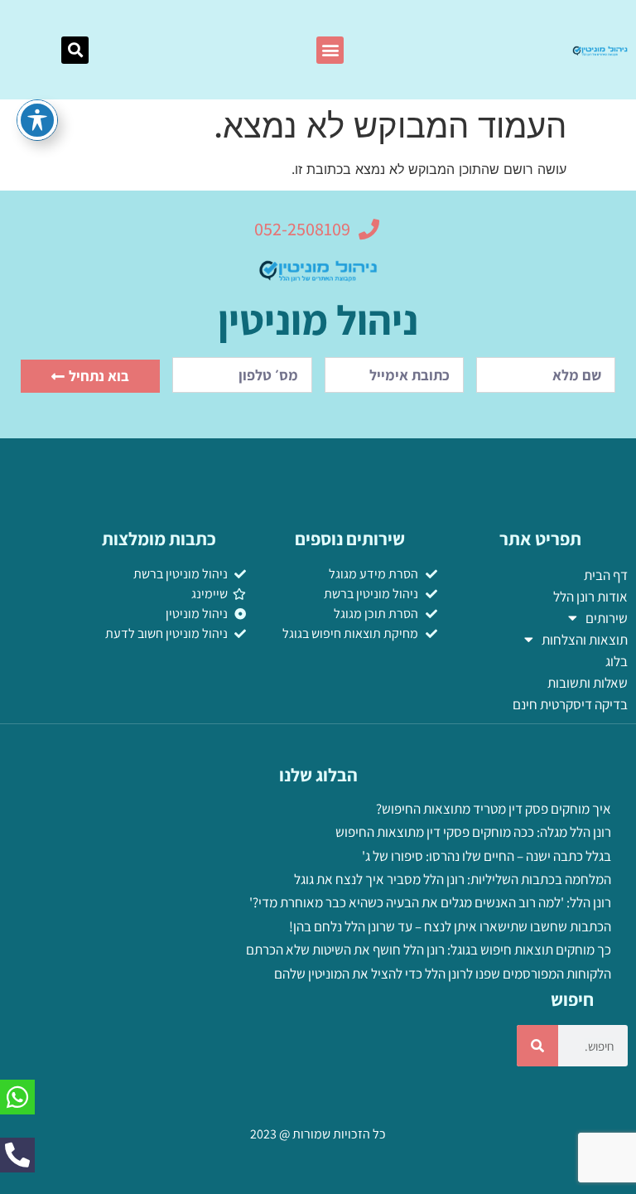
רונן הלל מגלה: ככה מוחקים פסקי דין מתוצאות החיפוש (473, 832)
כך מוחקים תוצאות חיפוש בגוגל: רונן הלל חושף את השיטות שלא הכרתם (428, 949)
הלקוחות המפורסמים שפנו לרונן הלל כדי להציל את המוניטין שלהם (442, 973)
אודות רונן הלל (590, 596)
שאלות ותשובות (587, 683)
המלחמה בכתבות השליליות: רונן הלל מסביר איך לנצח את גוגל (452, 879)
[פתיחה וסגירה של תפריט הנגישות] (37, 120)
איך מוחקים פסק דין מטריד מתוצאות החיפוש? (493, 809)
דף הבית (606, 575)
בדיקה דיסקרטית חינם (570, 704)
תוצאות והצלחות (585, 640)
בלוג (616, 661)
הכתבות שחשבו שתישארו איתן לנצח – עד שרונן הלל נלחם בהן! (450, 926)
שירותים (606, 618)
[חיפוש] (537, 1045)
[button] (330, 50)
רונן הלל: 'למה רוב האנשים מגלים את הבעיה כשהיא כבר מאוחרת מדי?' (430, 902)
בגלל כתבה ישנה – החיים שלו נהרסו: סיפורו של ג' (486, 856)
